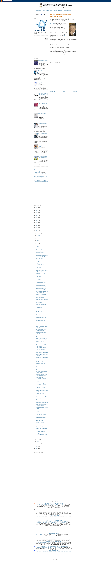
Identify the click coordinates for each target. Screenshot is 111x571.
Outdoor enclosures (40, 422)
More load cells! (39, 302)
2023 (37, 212)
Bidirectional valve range (40, 365)
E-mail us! (36, 454)
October (38, 235)
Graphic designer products (41, 344)
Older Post (75, 91)
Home (64, 91)
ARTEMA (52, 23)
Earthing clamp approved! (41, 294)
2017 (37, 222)
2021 (37, 215)
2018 (37, 220)
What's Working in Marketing (54, 520)
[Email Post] (65, 54)
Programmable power (40, 343)
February (38, 441)
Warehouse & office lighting (41, 300)
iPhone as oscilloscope (40, 273)
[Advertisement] (40, 48)
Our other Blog (53, 550)
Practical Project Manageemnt (42, 415)
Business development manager (42, 352)
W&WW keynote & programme (42, 283)
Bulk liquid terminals (40, 268)
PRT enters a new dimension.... (42, 357)
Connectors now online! (40, 248)
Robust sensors (39, 350)
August (38, 238)
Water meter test (39, 426)
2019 (37, 218)
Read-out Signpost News (47, 10)
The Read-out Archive (58, 10)
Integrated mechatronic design (42, 402)
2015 (37, 225)
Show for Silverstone (40, 297)
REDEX (65, 35)
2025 (37, 208)
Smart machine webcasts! (41, 395)
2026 (37, 207)
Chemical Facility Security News (54, 503)
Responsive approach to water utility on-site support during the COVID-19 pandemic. (41, 171)
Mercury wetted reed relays (41, 336)
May (38, 243)
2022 (37, 213)
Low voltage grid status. (42, 113)
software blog (53, 537)
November (39, 233)
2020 (37, 217)
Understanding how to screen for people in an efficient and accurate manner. (41, 181)
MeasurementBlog (54, 533)
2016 (37, 223)
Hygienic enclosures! (40, 341)
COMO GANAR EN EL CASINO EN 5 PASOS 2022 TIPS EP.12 (49, 538)
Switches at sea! (39, 361)
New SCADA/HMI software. (41, 304)
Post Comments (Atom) (60, 93)
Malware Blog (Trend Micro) (53, 541)
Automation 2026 (40, 516)
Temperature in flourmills (40, 431)
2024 (37, 210)
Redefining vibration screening (42, 299)
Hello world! (39, 534)
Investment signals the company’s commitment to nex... (41, 322)
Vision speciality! (39, 258)
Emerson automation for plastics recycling (48, 547)
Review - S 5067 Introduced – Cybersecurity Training (50, 504)
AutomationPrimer (54, 515)
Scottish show (39, 295)
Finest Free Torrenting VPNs (43, 542)
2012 (37, 230)
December (39, 232)
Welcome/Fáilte (38, 10)
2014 (37, 227)
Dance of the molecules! (40, 363)
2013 (37, 228)
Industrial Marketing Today (53, 526)
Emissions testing (39, 420)
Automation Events (67, 10)
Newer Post (52, 91)
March (38, 439)
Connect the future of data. (43, 103)
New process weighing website (42, 369)
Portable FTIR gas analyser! (41, 335)
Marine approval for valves (41, 435)
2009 (37, 448)
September (39, 237)
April (38, 438)
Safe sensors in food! (40, 393)
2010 (37, 446)
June (38, 242)
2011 (37, 445)
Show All (75, 557)
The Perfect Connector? (40, 349)
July (37, 240)
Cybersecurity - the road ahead (42, 388)
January (38, 443)
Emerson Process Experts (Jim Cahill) (53, 509)
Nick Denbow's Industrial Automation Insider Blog (54, 546)
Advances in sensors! (40, 324)
